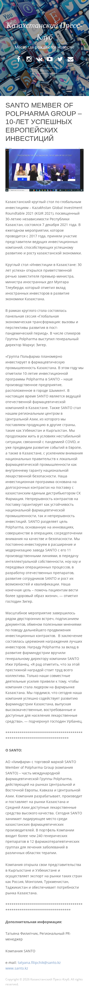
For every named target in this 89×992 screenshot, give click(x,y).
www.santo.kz (16, 968)
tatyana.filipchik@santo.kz (39, 962)
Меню (44, 70)
